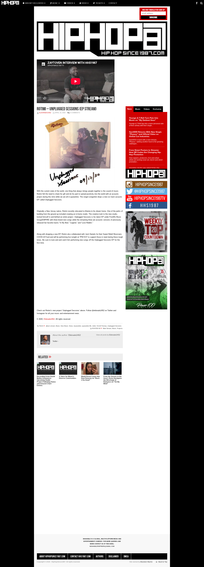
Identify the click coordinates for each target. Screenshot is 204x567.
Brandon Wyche (146, 562)
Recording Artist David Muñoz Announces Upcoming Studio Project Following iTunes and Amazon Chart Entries (46, 381)
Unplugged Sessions (114, 326)
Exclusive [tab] (157, 109)
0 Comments (75, 112)
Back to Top (162, 562)
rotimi (94, 326)
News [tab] (129, 109)
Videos (70, 3)
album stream (50, 326)
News (71, 326)
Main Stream (107, 328)
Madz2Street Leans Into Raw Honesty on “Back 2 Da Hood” (90, 378)
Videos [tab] (147, 109)
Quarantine (77, 326)
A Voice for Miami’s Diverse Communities (67, 377)
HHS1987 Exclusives (34, 3)
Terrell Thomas (102, 326)
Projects (120, 328)
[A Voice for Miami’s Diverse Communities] (68, 368)
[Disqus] (80, 424)
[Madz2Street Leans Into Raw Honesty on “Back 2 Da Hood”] (91, 368)
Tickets (99, 3)
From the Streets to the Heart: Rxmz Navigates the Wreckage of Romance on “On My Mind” (112, 380)
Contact (113, 3)
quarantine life (86, 326)
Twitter (55, 341)
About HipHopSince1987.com (52, 556)
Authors (99, 556)
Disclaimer (114, 556)
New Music (64, 326)
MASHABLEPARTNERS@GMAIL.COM (102, 546)
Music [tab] (137, 109)
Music (58, 326)
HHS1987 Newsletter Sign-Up (153, 10)
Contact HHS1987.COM (80, 556)
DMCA (126, 556)
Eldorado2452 (45, 112)
